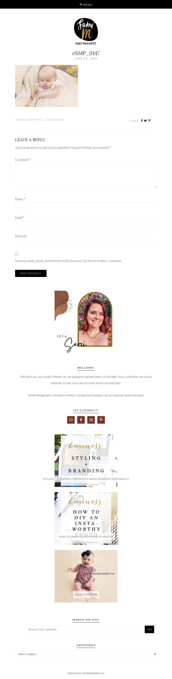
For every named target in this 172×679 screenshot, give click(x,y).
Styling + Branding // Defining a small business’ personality (86, 478)
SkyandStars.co (93, 673)
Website (21, 236)
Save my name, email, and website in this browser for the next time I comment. (68, 261)
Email (19, 217)
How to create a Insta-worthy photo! (86, 536)
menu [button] (87, 4)
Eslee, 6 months (86, 594)
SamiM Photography (86, 31)
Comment (23, 160)
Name (20, 199)
